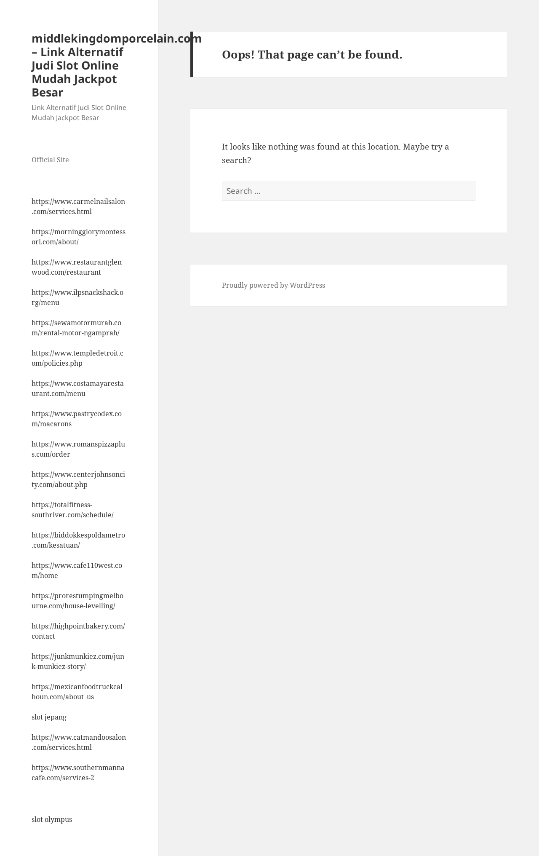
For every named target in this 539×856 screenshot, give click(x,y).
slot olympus (52, 819)
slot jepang (49, 717)
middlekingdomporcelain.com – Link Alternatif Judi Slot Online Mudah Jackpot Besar (117, 65)
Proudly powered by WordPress (273, 285)
